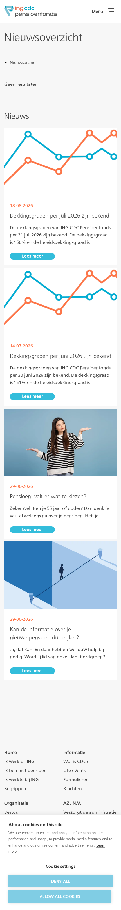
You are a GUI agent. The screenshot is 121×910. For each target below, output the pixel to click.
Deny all (60, 881)
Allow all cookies (60, 896)
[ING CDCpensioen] (30, 11)
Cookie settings (60, 866)
